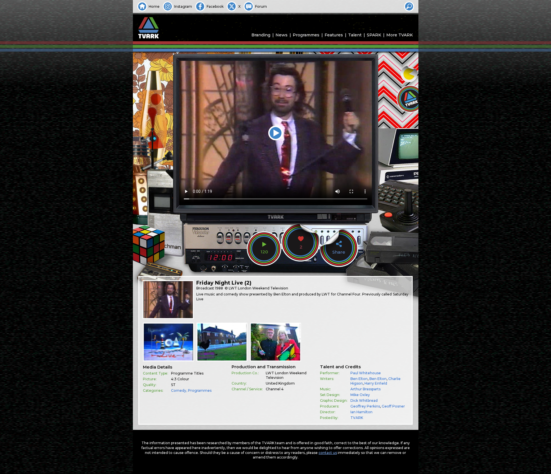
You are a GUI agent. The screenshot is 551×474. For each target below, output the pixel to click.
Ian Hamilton (361, 412)
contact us (328, 453)
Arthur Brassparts (365, 389)
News (282, 35)
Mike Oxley (360, 395)
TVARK (356, 418)
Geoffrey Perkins (365, 406)
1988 (219, 288)
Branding (260, 35)
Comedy (178, 390)
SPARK (374, 35)
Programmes (306, 35)
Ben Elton (359, 379)
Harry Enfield (375, 383)
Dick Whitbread (364, 400)
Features (334, 35)
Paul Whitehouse (365, 373)
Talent (355, 35)
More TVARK (399, 35)
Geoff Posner (393, 406)
